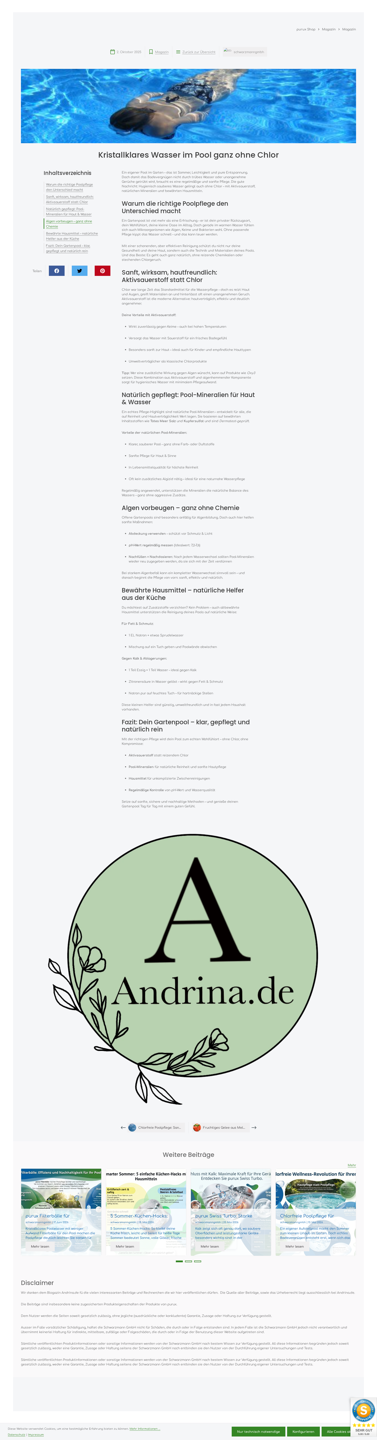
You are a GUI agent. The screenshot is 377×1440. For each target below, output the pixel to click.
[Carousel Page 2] (188, 1261)
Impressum (36, 1434)
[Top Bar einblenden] (351, 6)
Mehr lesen (40, 1246)
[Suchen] (312, 6)
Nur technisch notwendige (258, 1431)
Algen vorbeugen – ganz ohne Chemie (69, 223)
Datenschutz (16, 1434)
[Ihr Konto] (332, 6)
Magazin (162, 52)
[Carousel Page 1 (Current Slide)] (179, 1261)
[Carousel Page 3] (197, 1261)
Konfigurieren (303, 1431)
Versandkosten (246, 1418)
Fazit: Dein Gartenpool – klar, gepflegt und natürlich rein (68, 248)
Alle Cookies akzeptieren (346, 1431)
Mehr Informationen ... (145, 1428)
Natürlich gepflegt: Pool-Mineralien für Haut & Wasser (69, 211)
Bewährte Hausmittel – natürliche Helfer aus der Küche (72, 235)
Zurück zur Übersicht (199, 52)
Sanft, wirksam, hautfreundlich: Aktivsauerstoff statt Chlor (70, 199)
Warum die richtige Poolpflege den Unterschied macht (69, 187)
